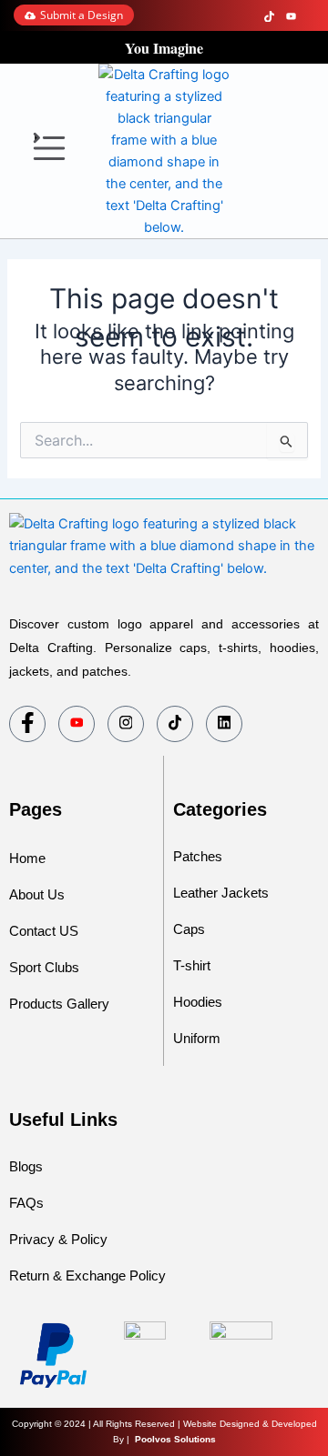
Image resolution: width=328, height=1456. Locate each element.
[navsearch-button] (252, 151)
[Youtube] (76, 724)
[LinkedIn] (312, 15)
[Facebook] (228, 15)
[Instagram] (248, 15)
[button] (49, 150)
